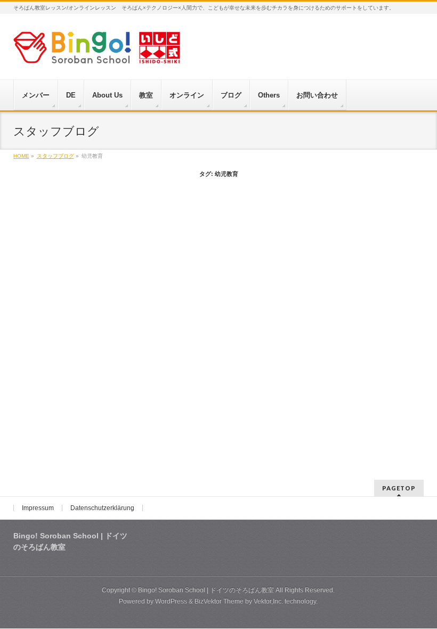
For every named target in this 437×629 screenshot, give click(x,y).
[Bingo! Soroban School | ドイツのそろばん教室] (96, 51)
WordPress (171, 601)
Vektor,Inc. (268, 601)
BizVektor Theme (219, 601)
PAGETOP (399, 488)
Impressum (38, 508)
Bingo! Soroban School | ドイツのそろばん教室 (206, 590)
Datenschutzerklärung (102, 508)
